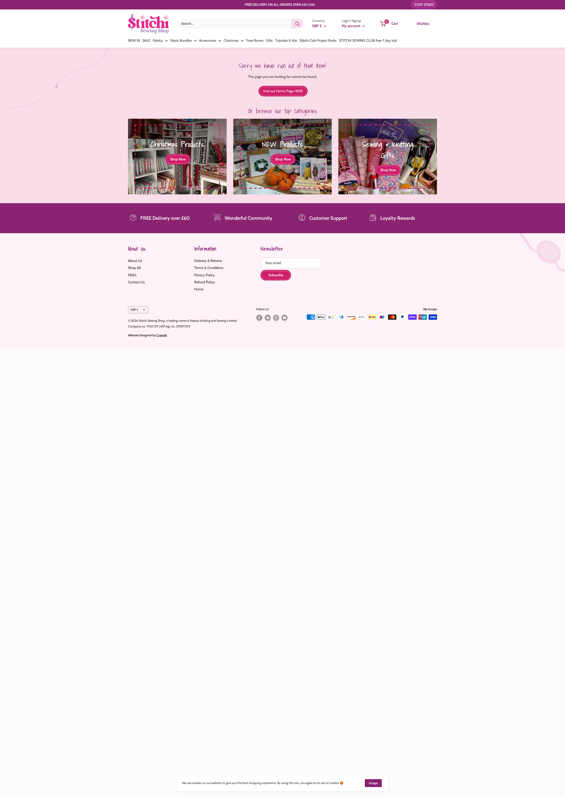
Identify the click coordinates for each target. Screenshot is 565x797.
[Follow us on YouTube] (284, 317)
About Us (135, 261)
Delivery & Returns (208, 261)
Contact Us (136, 282)
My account (351, 26)
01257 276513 (424, 5)
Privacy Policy (204, 275)
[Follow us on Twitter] (268, 317)
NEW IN (134, 40)
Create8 (161, 335)
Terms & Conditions (209, 268)
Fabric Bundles (181, 40)
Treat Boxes (255, 40)
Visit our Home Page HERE (283, 91)
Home (198, 289)
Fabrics (158, 40)
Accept (373, 783)
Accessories (207, 40)
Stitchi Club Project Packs (318, 40)
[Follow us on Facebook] (259, 317)
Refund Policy (204, 282)
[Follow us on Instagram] (276, 317)
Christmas (231, 40)
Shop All (134, 268)
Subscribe (275, 275)
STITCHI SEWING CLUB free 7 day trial (368, 40)
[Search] (297, 23)
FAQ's (132, 275)
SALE (146, 40)
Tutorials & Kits (286, 40)
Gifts (269, 40)
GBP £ (134, 309)
